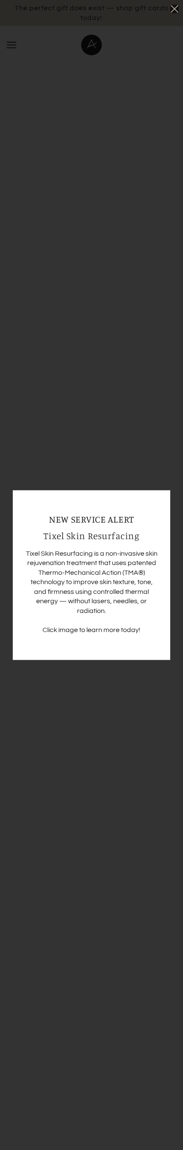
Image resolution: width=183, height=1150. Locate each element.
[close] (174, 9)
